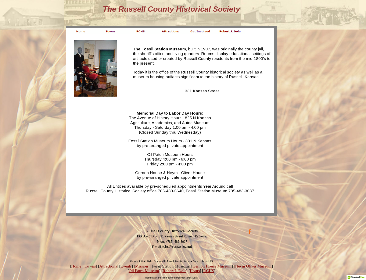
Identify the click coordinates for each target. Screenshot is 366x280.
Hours (195, 271)
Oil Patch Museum (144, 271)
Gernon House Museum (212, 266)
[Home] (81, 31)
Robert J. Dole (174, 271)
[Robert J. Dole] (230, 31)
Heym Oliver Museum (253, 266)
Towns (90, 266)
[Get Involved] (200, 31)
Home (76, 266)
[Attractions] (170, 31)
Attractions (108, 266)
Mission (141, 266)
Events (126, 266)
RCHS (208, 271)
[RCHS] (140, 31)
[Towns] (111, 31)
